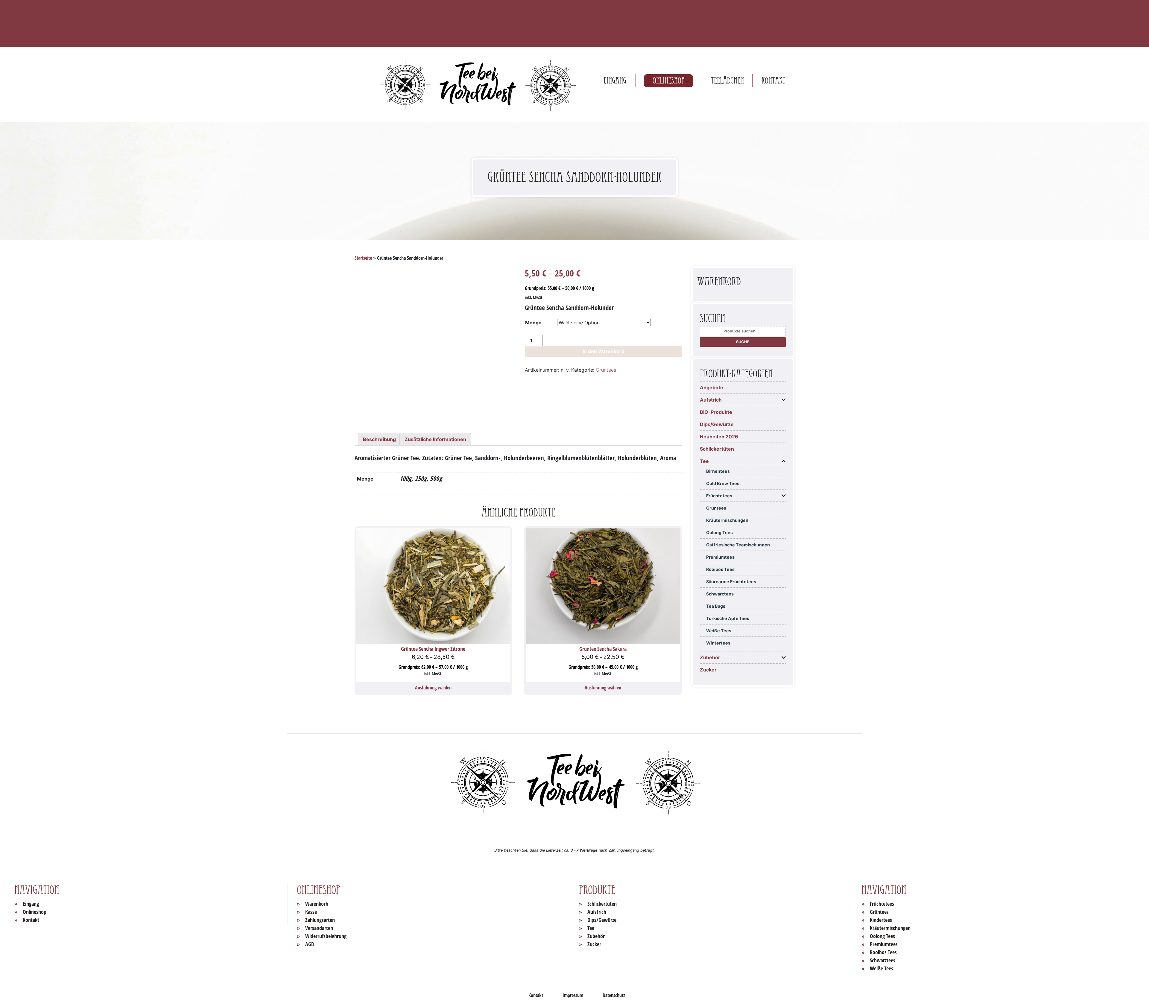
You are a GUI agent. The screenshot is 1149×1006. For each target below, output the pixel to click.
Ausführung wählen (433, 687)
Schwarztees (720, 593)
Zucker (708, 670)
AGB (309, 944)
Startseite (363, 258)
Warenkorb (316, 903)
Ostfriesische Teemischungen (738, 544)
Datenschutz (614, 995)
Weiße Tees (718, 630)
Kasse (311, 911)
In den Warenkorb (603, 351)
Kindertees (881, 919)
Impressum (573, 995)
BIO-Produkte (716, 412)
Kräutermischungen (727, 520)
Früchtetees (719, 495)
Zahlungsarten (320, 919)
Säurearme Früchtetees (731, 581)
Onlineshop (668, 80)
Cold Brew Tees (722, 483)
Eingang (615, 80)
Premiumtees (720, 557)
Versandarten (319, 927)
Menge (533, 323)
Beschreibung (379, 439)
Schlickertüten (717, 449)
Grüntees (606, 370)
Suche (743, 342)
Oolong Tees (719, 532)
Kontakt (773, 80)
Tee (704, 461)
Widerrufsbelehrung (325, 936)
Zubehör (710, 657)
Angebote (711, 387)
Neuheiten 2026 (719, 437)
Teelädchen (727, 80)
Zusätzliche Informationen (435, 439)
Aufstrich (711, 400)
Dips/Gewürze (717, 424)
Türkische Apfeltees (727, 618)
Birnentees (718, 471)
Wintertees (718, 642)
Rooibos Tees (720, 569)
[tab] (379, 439)
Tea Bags (715, 606)
